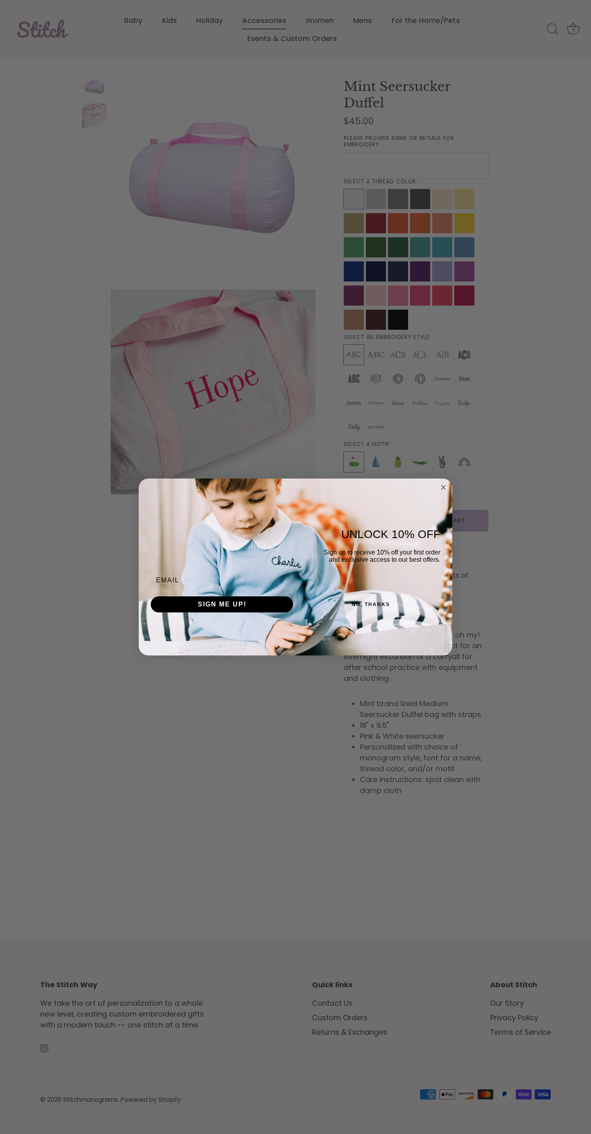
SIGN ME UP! (222, 604)
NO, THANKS (371, 604)
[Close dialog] (443, 487)
